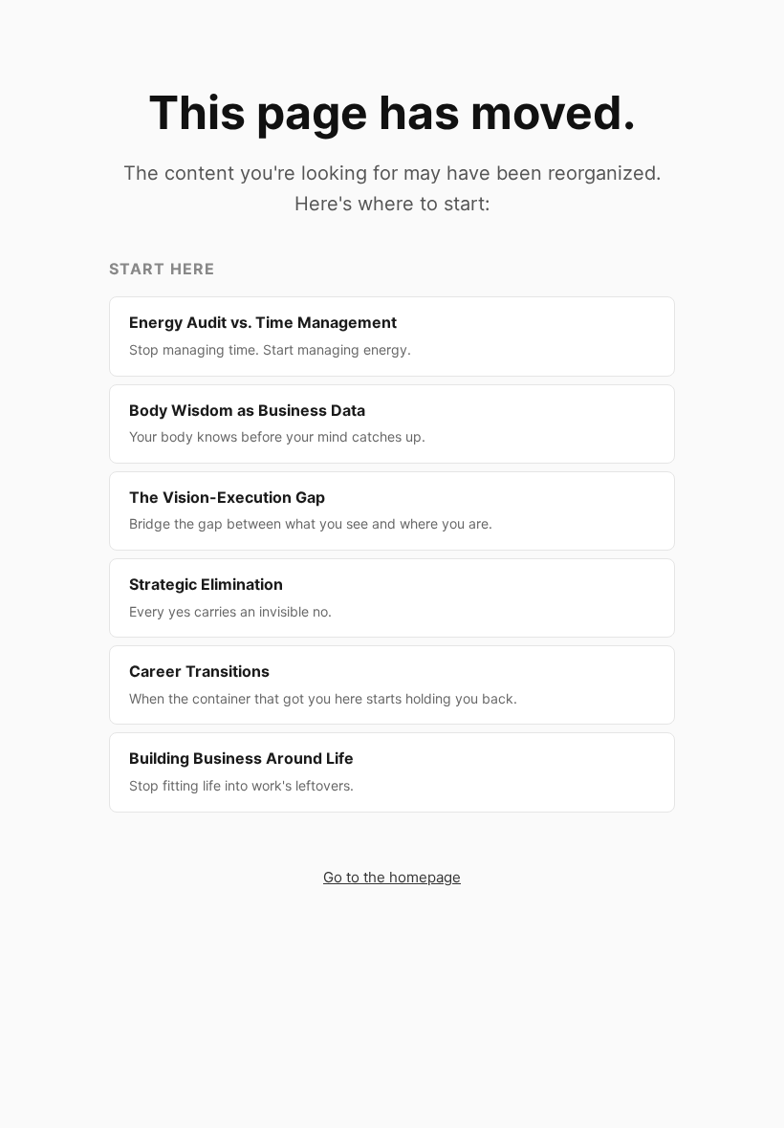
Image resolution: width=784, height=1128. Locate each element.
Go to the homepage (392, 877)
